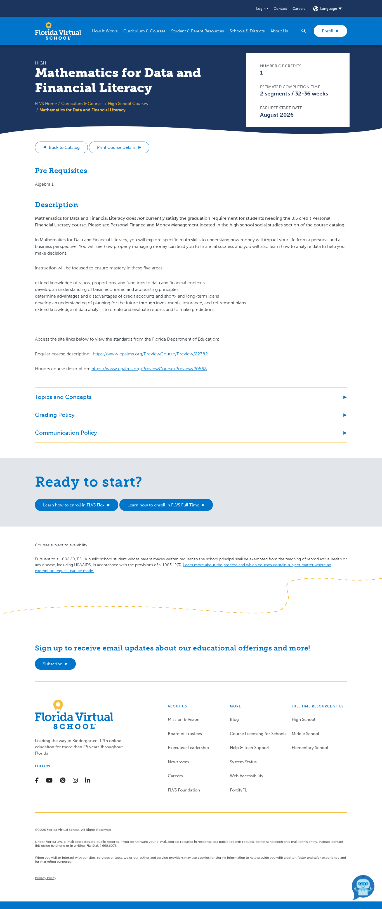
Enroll (327, 31)
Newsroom (178, 761)
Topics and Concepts (63, 396)
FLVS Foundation (184, 790)
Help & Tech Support (250, 747)
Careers (299, 8)
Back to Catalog (64, 147)
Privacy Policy (45, 878)
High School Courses (128, 103)
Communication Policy (66, 432)
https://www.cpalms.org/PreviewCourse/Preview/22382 (150, 354)
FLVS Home (46, 103)
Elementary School (310, 747)
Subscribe (52, 663)
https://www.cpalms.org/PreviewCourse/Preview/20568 (149, 368)
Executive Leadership (188, 747)
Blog (234, 719)
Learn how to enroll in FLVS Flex (74, 505)
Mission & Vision (183, 719)
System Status (243, 761)
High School (303, 719)
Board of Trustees (185, 733)
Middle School (305, 733)
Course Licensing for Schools (258, 733)
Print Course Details (116, 147)
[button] (262, 8)
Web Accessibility (246, 775)
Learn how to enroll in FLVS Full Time (163, 505)
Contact (280, 8)
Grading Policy (55, 414)
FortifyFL (238, 790)
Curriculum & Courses (82, 103)
